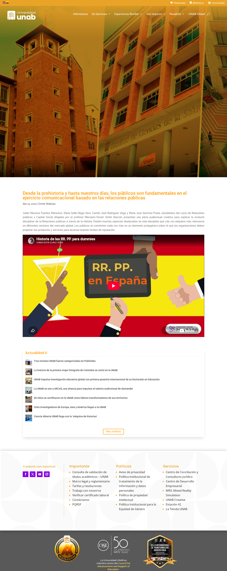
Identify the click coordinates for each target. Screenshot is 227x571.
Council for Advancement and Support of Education (113, 566)
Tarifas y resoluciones (87, 486)
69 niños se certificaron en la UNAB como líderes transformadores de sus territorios (81, 397)
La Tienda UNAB (176, 509)
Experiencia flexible (126, 14)
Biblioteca (198, 3)
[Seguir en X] (32, 474)
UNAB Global (197, 14)
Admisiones (80, 14)
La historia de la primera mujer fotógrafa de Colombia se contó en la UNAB (76, 370)
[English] (4, 2)
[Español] (7, 2)
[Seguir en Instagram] (47, 474)
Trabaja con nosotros (86, 491)
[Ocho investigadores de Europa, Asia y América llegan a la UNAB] (28, 408)
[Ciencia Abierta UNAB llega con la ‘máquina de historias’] (28, 418)
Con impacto (154, 14)
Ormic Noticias (47, 203)
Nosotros (175, 14)
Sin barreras (99, 14)
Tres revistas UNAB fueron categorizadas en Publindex (65, 361)
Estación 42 (173, 504)
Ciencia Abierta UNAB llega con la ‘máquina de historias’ (65, 416)
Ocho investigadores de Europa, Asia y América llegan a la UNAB (70, 407)
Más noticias (113, 431)
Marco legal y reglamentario (91, 481)
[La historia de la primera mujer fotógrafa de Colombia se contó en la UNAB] (28, 371)
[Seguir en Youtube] (40, 474)
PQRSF (76, 504)
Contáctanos (80, 500)
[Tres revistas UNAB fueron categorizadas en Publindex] (28, 362)
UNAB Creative (175, 500)
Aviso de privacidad (132, 472)
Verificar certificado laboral (90, 495)
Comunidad (218, 3)
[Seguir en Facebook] (25, 474)
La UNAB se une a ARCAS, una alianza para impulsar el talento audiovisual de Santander (83, 388)
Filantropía (179, 3)
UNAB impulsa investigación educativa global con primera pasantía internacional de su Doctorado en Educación (97, 379)
